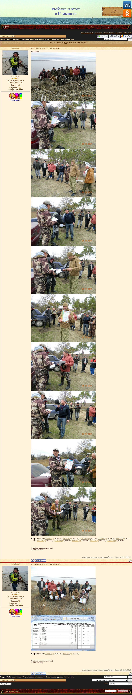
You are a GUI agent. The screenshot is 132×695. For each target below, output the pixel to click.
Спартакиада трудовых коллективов (60, 39)
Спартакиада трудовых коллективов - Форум (112, 27)
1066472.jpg (49, 654)
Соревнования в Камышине (33, 39)
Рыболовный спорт (14, 39)
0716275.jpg (59, 541)
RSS (7, 27)
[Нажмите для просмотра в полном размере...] (63, 100)
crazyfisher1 (15, 48)
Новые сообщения (87, 32)
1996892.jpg (102, 539)
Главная (93, 27)
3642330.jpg (94, 541)
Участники (98, 32)
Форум (2, 39)
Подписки (119, 32)
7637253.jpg (67, 654)
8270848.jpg (67, 539)
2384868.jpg (49, 539)
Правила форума (108, 32)
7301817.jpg (120, 539)
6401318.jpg (85, 539)
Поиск (125, 32)
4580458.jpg (76, 541)
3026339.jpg (41, 541)
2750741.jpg (112, 541)
